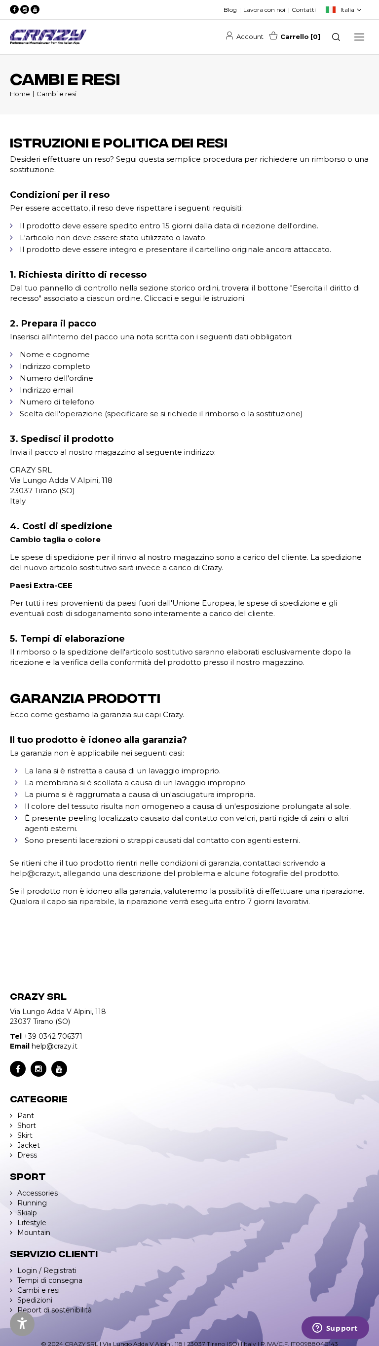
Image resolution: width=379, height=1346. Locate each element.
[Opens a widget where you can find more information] (335, 1328)
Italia (347, 9)
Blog (230, 9)
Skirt (25, 1135)
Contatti (304, 9)
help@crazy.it (35, 873)
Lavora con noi (264, 9)
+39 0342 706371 (53, 1036)
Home (20, 94)
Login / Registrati (46, 1270)
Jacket (28, 1145)
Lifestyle (31, 1222)
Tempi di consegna (49, 1280)
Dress (27, 1155)
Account (250, 36)
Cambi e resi (56, 94)
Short (26, 1125)
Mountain (33, 1232)
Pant (25, 1115)
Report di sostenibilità (54, 1310)
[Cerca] (336, 37)
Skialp (27, 1212)
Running (32, 1203)
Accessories (37, 1193)
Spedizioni (34, 1300)
